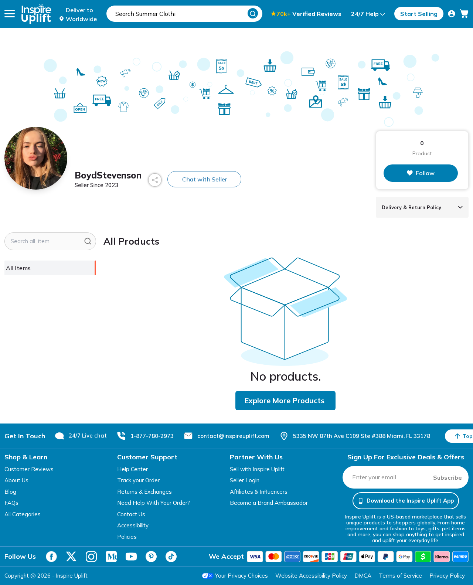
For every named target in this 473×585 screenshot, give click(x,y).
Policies (127, 536)
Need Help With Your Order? (153, 502)
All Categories (22, 514)
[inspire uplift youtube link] (131, 556)
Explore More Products (284, 400)
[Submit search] (88, 241)
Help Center (132, 469)
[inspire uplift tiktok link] (171, 556)
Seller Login (244, 480)
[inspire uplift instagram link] (91, 556)
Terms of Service (400, 575)
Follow (425, 173)
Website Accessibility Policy (311, 575)
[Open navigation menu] (9, 13)
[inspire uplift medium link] (111, 556)
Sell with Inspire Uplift (257, 469)
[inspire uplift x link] (71, 556)
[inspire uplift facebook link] (51, 556)
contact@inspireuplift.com (233, 435)
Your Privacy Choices (241, 575)
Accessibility (133, 525)
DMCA (362, 575)
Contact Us (131, 514)
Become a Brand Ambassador (269, 502)
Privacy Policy (447, 575)
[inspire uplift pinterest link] (151, 556)
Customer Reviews (29, 469)
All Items (18, 268)
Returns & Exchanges (144, 491)
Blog (10, 491)
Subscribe (447, 477)
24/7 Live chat (88, 435)
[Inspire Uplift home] (36, 14)
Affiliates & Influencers (258, 491)
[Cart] (464, 13)
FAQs (11, 502)
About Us (16, 480)
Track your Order (138, 480)
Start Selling (419, 13)
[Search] (253, 13)
